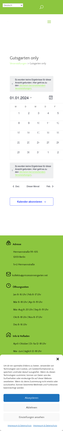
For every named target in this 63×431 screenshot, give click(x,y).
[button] (57, 359)
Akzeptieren (31, 397)
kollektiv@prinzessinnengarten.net (29, 275)
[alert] (31, 170)
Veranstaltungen (18, 63)
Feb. (49, 186)
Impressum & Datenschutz (19, 426)
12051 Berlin (19, 257)
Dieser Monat (33, 186)
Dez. (17, 186)
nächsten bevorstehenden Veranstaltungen (30, 87)
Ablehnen (31, 407)
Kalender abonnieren (29, 201)
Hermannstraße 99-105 (25, 252)
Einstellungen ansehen (31, 417)
